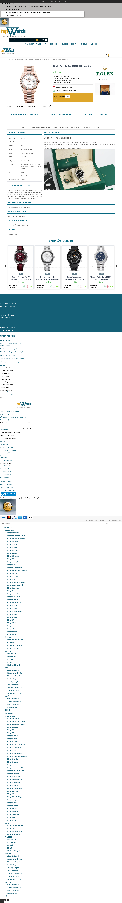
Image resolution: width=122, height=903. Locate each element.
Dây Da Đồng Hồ (12, 653)
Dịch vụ (74, 44)
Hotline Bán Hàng (7, 315)
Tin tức (84, 44)
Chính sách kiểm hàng (6, 466)
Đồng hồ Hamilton (13, 573)
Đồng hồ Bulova (12, 541)
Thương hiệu (41, 44)
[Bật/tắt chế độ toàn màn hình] (3, 900)
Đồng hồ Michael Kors (14, 602)
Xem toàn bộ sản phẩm (104, 79)
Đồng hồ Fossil (12, 565)
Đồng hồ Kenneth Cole (14, 594)
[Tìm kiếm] (30, 40)
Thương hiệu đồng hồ (14, 701)
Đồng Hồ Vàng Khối (13, 648)
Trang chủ (29, 44)
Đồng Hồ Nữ (11, 642)
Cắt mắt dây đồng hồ (6, 390)
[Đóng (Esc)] (8, 900)
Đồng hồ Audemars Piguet (16, 536)
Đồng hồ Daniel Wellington (16, 559)
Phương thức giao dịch (80, 128)
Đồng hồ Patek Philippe (15, 611)
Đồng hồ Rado (12, 617)
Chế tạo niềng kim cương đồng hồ (9, 450)
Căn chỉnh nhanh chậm (6, 370)
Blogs (1, 397)
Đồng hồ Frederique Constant (17, 570)
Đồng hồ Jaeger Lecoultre (15, 585)
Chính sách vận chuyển (6, 463)
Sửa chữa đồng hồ (5, 368)
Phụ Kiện (64, 44)
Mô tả (24, 128)
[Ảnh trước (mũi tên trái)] (1, 902)
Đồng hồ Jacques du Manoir (16, 582)
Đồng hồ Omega (12, 605)
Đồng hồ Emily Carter (14, 562)
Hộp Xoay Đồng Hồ (13, 665)
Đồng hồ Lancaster (13, 597)
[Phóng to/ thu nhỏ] (1, 900)
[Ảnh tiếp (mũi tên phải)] (3, 902)
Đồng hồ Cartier (12, 550)
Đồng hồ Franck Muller (14, 568)
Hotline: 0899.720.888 (7, 4)
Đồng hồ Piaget (12, 614)
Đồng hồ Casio (12, 553)
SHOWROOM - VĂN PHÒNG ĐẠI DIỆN (61, 114)
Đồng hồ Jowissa (13, 588)
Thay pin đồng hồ (5, 382)
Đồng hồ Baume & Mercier (16, 538)
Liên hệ (94, 44)
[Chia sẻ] (5, 900)
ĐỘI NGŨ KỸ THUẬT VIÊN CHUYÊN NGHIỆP (97, 114)
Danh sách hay (12, 707)
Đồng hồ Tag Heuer (13, 629)
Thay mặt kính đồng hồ (6, 384)
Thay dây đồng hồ (5, 379)
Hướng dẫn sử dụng (61, 128)
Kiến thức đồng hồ (13, 698)
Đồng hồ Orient (12, 608)
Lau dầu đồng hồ (4, 376)
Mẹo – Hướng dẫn (13, 704)
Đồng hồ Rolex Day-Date (32, 59)
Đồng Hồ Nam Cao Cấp (15, 639)
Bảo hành (96, 128)
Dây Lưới (10, 659)
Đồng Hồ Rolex (18, 59)
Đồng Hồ (53, 44)
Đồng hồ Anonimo (13, 533)
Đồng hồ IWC (11, 579)
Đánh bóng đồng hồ (5, 373)
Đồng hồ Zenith (12, 634)
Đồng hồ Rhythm (12, 620)
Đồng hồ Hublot (12, 576)
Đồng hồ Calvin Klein (14, 547)
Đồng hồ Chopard (13, 556)
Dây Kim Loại (11, 656)
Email (1, 422)
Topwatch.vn (103, 520)
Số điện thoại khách (59, 96)
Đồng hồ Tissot (12, 632)
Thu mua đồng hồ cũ (5, 387)
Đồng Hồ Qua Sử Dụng (14, 645)
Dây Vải (9, 662)
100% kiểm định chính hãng (39, 128)
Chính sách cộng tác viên (13, 9)
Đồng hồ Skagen (12, 626)
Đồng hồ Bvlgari (12, 544)
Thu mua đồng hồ (5, 453)
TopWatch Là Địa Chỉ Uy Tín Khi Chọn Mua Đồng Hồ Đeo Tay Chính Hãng (28, 6)
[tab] (24, 127)
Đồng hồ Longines (13, 600)
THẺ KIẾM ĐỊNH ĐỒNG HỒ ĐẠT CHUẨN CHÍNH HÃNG (24, 114)
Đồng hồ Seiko (12, 623)
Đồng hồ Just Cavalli (14, 591)
